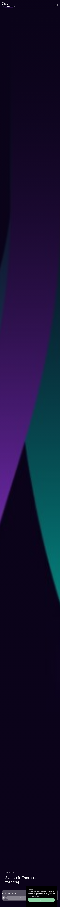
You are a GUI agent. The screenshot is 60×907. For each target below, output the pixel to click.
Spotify (22, 897)
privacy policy (35, 896)
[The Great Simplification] (9, 5)
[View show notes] (4, 898)
